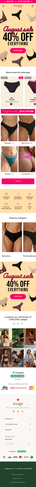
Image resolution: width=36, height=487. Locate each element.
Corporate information (17, 482)
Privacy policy (17, 478)
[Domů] (18, 6)
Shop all (18, 181)
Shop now (18, 50)
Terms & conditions (17, 474)
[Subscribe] (28, 443)
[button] (33, 6)
